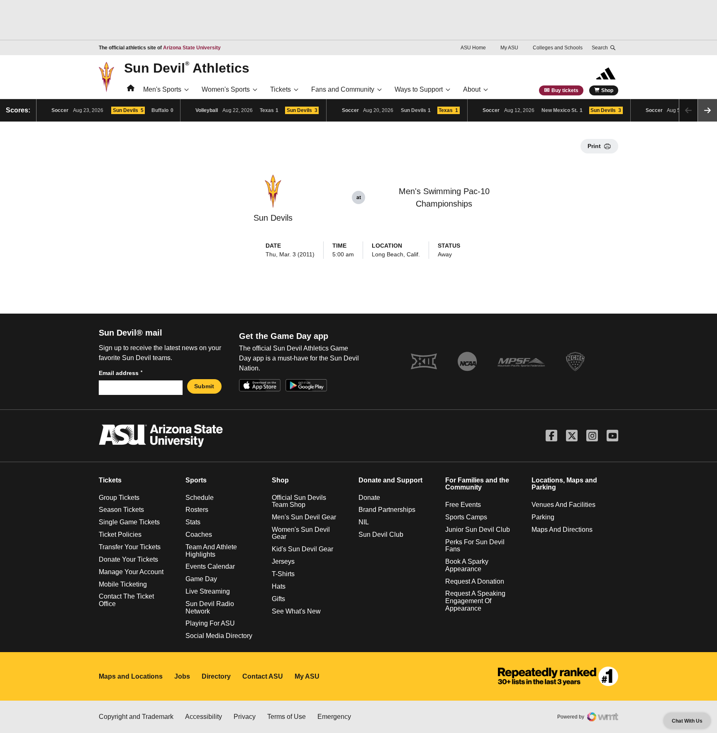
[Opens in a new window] (558, 677)
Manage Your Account (131, 571)
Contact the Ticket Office (126, 600)
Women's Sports (226, 89)
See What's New (296, 611)
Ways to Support (419, 89)
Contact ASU (262, 676)
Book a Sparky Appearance (466, 565)
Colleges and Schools (558, 48)
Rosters (196, 509)
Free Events (463, 504)
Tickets (280, 89)
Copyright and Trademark (136, 716)
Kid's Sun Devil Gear (302, 549)
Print (594, 146)
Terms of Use (286, 716)
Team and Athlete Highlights (211, 550)
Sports (196, 480)
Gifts (278, 598)
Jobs (182, 676)
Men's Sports (162, 89)
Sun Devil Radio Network (209, 607)
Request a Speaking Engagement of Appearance (475, 600)
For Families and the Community (477, 484)
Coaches (198, 534)
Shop (607, 90)
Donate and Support (390, 480)
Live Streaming (207, 591)
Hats (278, 586)
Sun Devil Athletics (186, 68)
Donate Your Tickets (128, 559)
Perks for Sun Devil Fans (475, 545)
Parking (543, 517)
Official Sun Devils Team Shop (299, 501)
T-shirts (283, 573)
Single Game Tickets (129, 522)
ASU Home (473, 48)
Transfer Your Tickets (130, 546)
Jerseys (283, 561)
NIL (363, 522)
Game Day (201, 578)
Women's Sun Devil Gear (301, 533)
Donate (369, 497)
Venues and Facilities (563, 504)
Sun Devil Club (380, 534)
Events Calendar (210, 566)
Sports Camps (466, 517)
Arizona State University (192, 48)
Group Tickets (119, 497)
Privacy (245, 716)
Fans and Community (342, 89)
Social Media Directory (218, 635)
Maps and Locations (131, 676)
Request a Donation (474, 581)
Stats (192, 522)
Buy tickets (564, 90)
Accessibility (203, 716)
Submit (204, 386)
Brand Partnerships (386, 509)
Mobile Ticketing (123, 584)
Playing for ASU (210, 623)
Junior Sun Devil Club (477, 529)
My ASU (509, 48)
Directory (216, 676)
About (471, 89)
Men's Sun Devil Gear (304, 517)
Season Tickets (121, 509)
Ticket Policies (120, 534)
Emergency (334, 716)
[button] (707, 110)
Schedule (199, 497)
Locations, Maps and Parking (564, 484)
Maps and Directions (562, 529)
